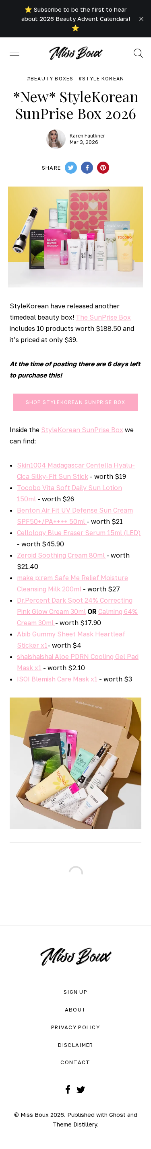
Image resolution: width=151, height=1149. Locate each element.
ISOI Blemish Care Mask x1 (57, 679)
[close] (141, 18)
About (76, 1009)
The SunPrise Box (103, 317)
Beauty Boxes (52, 79)
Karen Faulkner (87, 136)
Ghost (117, 1114)
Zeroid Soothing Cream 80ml (61, 555)
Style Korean (103, 79)
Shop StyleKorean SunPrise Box (76, 402)
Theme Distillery (75, 1124)
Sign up (75, 992)
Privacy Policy (75, 1027)
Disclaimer (75, 1045)
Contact (75, 1062)
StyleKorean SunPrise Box (82, 430)
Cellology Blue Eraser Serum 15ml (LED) (79, 533)
